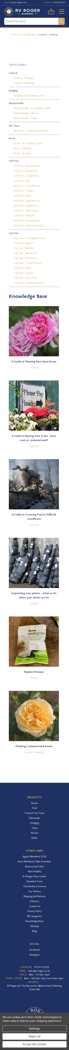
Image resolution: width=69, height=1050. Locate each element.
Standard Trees (34, 881)
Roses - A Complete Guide (28, 143)
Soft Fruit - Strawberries (27, 220)
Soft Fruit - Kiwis (22, 195)
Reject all (35, 1036)
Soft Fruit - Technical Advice (29, 225)
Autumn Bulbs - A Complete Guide (32, 108)
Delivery (34, 901)
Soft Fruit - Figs (22, 180)
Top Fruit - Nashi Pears (26, 258)
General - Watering (24, 83)
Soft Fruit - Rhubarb (24, 215)
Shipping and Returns (34, 896)
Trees (34, 828)
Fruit (34, 808)
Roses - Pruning (22, 153)
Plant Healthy (34, 871)
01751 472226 (59, 2)
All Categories (34, 916)
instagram (34, 954)
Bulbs (34, 838)
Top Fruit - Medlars (24, 248)
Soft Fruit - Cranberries (26, 176)
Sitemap (34, 926)
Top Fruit (34, 446)
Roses (34, 678)
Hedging (34, 823)
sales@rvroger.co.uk (18, 2)
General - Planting (23, 78)
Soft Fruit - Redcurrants (26, 210)
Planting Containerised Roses (34, 746)
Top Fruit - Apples (23, 243)
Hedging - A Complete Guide (29, 95)
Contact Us (34, 906)
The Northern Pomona (34, 886)
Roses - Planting (22, 148)
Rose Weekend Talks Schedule (34, 861)
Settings (34, 1028)
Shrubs (34, 833)
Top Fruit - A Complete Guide (29, 238)
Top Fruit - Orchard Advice (28, 263)
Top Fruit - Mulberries (25, 253)
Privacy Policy (34, 911)
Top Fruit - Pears (22, 268)
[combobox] (31, 21)
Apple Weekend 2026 (34, 856)
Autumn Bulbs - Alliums (26, 113)
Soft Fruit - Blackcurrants (27, 166)
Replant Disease (34, 671)
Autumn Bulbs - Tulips (26, 118)
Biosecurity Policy (34, 866)
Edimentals (34, 818)
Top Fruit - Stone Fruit (25, 278)
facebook (35, 949)
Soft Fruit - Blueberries (26, 171)
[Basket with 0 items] (51, 11)
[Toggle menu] (60, 11)
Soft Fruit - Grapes (24, 190)
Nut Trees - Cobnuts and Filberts (31, 130)
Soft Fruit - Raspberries (26, 205)
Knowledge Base (34, 921)
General (34, 367)
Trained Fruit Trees (34, 813)
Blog (34, 931)
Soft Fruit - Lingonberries (27, 200)
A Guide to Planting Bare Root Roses (34, 361)
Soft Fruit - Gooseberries (27, 185)
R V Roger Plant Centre (34, 876)
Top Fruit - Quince (23, 273)
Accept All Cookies (34, 1044)
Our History (34, 891)
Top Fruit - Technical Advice (29, 283)
